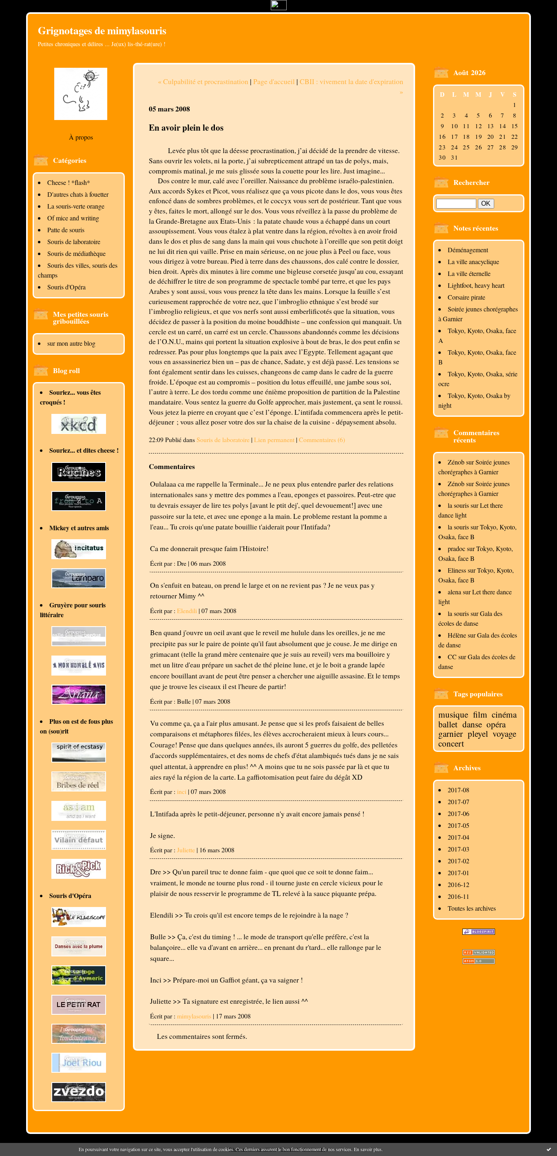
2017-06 (458, 813)
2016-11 (458, 896)
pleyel (478, 733)
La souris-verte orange (75, 206)
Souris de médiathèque (76, 253)
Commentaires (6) (322, 439)
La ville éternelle (469, 273)
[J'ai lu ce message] (549, 1149)
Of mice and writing (73, 217)
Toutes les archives (472, 908)
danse (472, 724)
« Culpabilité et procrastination (203, 81)
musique (453, 714)
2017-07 (458, 801)
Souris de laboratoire (73, 241)
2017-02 (458, 860)
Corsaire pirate (466, 297)
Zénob (456, 462)
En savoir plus (368, 1149)
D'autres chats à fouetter (77, 194)
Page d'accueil (274, 81)
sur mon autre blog (71, 343)
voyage (504, 733)
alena (454, 591)
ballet (448, 724)
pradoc (456, 548)
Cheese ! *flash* (68, 182)
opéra (496, 724)
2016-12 (458, 884)
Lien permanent (274, 439)
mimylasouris (194, 1016)
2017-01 (458, 872)
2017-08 (458, 789)
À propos (81, 137)
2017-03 (458, 849)
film (480, 714)
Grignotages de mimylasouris (102, 30)
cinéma (504, 714)
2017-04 (458, 837)
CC (452, 656)
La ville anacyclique (473, 261)
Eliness (457, 570)
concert (451, 743)
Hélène (457, 635)
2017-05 (458, 825)
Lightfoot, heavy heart (476, 285)
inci (181, 791)
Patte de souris (65, 229)
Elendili (187, 610)
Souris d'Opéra (66, 286)
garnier (450, 733)
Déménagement (468, 249)
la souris (458, 505)
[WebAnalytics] (279, 7)
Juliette (186, 849)
